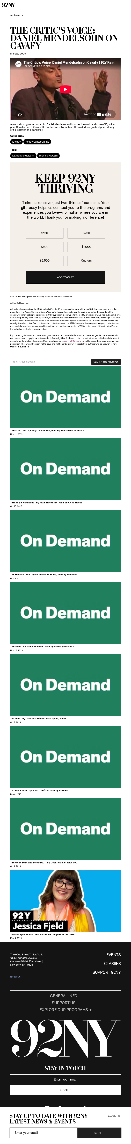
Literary (16, 141)
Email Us (15, 976)
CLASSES (112, 964)
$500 (44, 246)
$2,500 (45, 260)
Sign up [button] (65, 1090)
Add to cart (65, 277)
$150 (44, 233)
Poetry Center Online (37, 141)
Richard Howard (48, 155)
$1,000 (86, 246)
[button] (65, 17)
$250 (86, 233)
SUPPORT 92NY (107, 973)
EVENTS (113, 955)
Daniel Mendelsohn (23, 155)
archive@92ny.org (72, 341)
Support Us (63, 1003)
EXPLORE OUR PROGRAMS (63, 1010)
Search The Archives (106, 362)
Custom (86, 260)
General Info (63, 996)
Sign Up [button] (99, 1133)
